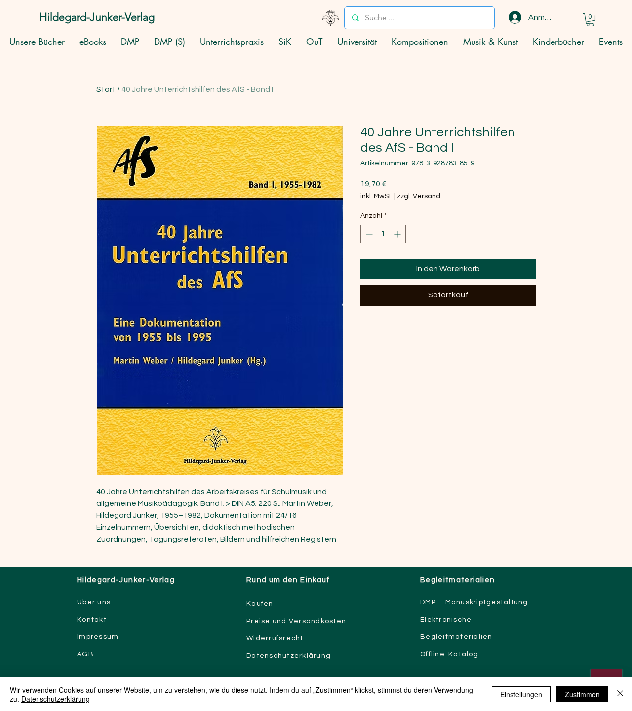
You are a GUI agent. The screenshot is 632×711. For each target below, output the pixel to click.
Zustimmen (582, 694)
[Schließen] (620, 694)
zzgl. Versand (418, 196)
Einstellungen (521, 694)
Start (106, 89)
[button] (590, 19)
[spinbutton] (383, 234)
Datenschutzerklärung (55, 699)
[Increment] (398, 234)
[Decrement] (368, 234)
